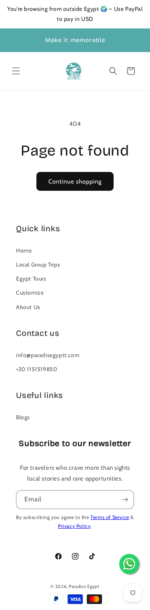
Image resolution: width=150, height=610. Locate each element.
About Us (28, 307)
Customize (30, 292)
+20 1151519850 (36, 369)
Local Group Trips (38, 264)
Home (24, 250)
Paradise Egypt (84, 586)
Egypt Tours (31, 278)
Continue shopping (75, 181)
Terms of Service (109, 517)
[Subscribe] (125, 499)
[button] (16, 71)
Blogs (23, 417)
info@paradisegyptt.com (47, 355)
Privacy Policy (74, 526)
